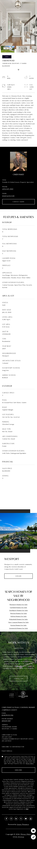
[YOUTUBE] (26, 818)
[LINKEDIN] (16, 818)
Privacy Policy (30, 763)
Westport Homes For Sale (18, 604)
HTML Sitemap (18, 837)
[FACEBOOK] (6, 818)
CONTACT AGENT (18, 201)
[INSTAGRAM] (11, 818)
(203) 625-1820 (7, 189)
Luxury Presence (23, 824)
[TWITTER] (21, 818)
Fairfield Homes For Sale (18, 607)
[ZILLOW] (30, 818)
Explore (19, 576)
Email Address (7, 751)
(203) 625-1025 (6, 721)
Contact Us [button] (18, 678)
